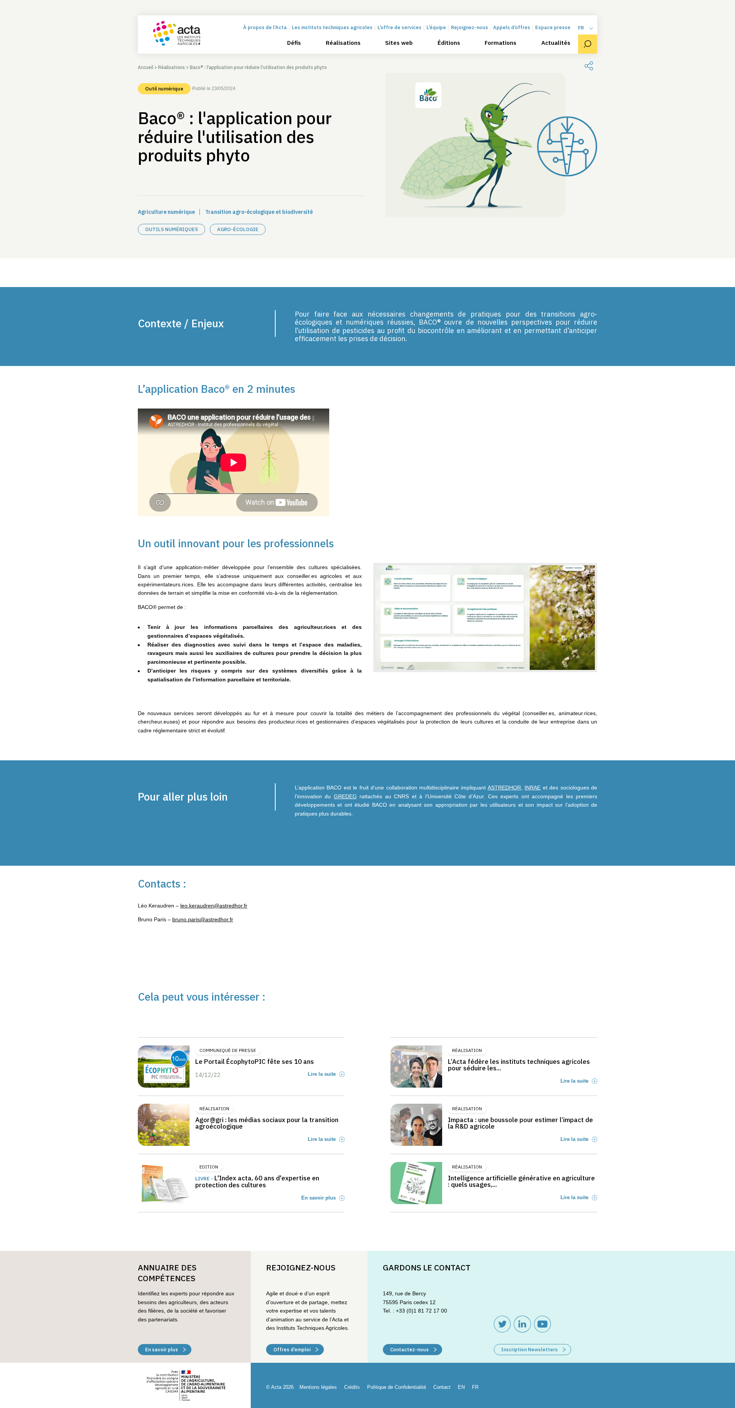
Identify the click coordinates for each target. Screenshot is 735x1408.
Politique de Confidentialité (396, 1387)
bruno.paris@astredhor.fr (202, 919)
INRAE (532, 787)
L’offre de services (399, 28)
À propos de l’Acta (265, 28)
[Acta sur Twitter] (502, 1324)
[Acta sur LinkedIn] (522, 1324)
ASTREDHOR (504, 787)
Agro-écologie (237, 229)
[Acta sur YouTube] (542, 1324)
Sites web (399, 43)
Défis (294, 43)
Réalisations (343, 43)
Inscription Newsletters (530, 1349)
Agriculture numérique (166, 211)
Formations (500, 43)
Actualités (555, 43)
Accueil (145, 67)
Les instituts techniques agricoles (332, 28)
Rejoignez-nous (469, 28)
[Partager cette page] (588, 66)
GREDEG (345, 796)
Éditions (449, 43)
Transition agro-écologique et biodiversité (259, 211)
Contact (442, 1387)
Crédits (352, 1387)
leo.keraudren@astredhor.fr (213, 906)
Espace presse (552, 28)
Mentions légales (318, 1387)
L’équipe (436, 28)
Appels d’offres (511, 28)
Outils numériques (171, 229)
